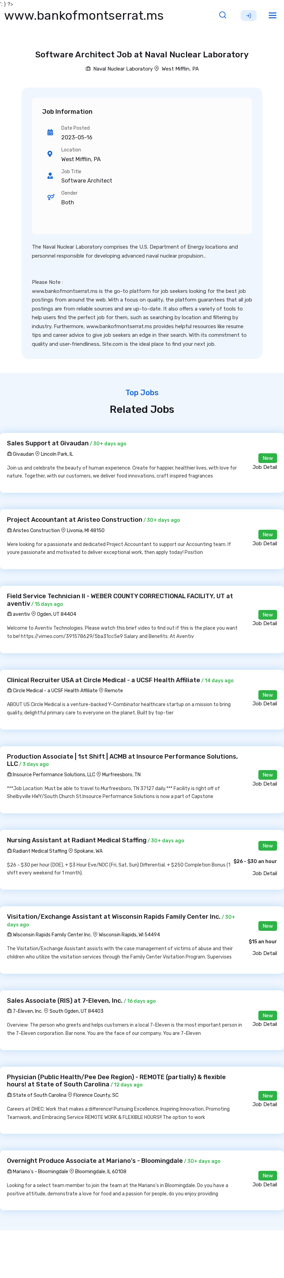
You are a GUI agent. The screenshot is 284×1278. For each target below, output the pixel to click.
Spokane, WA (88, 851)
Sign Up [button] (249, 15)
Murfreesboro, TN (121, 775)
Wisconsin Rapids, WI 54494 (129, 935)
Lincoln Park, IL (57, 454)
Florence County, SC (95, 1095)
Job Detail (264, 467)
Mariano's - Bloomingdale (40, 1172)
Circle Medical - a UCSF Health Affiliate (55, 691)
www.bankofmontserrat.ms (84, 15)
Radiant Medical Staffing (39, 851)
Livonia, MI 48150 (86, 531)
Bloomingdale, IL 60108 (100, 1172)
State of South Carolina (39, 1095)
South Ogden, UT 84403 (77, 1011)
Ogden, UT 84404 (56, 614)
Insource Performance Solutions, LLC (53, 775)
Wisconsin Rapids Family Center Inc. (52, 935)
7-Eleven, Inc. (27, 1011)
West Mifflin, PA (180, 69)
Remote (114, 691)
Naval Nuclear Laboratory (122, 69)
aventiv (21, 614)
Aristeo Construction (36, 531)
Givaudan (23, 454)
